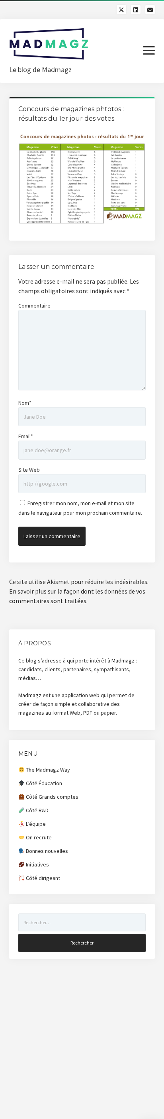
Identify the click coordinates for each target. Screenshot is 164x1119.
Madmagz (123, 660)
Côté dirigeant (42, 878)
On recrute (38, 837)
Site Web (29, 469)
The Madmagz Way (47, 769)
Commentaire (34, 305)
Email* (25, 436)
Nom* (24, 402)
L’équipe (35, 823)
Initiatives (37, 864)
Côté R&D (37, 810)
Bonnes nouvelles (46, 850)
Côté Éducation (43, 783)
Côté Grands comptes (51, 796)
